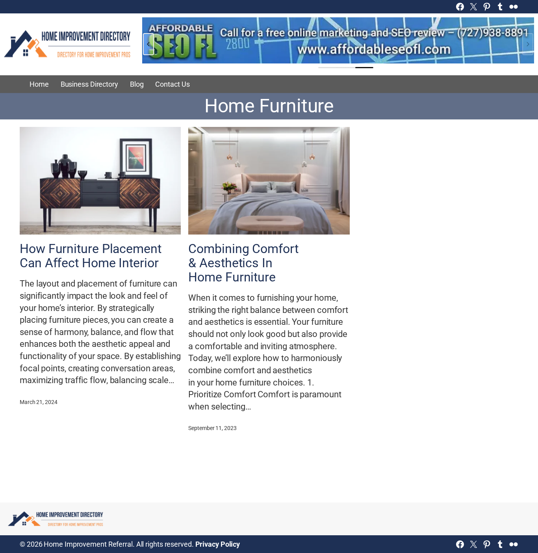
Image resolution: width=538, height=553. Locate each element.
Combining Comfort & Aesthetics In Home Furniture (243, 263)
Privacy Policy (217, 544)
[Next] (527, 44)
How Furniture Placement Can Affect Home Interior (90, 256)
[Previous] (148, 44)
